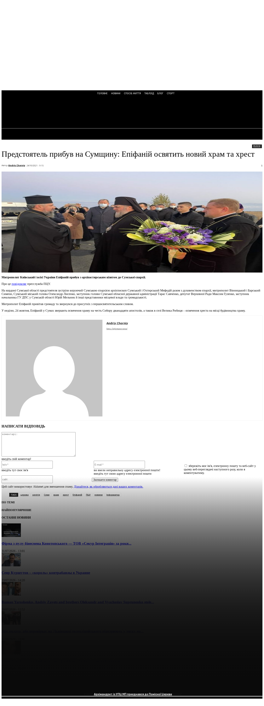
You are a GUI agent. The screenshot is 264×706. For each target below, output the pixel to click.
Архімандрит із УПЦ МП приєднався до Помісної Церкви (133, 694)
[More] (63, 686)
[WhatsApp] (49, 686)
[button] (104, 112)
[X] (21, 686)
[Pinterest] (35, 686)
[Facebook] (8, 686)
